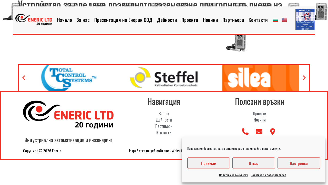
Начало (64, 19)
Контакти (258, 19)
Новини (210, 19)
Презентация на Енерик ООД (123, 19)
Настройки (299, 163)
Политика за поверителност (268, 175)
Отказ (254, 163)
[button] (23, 77)
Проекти (189, 19)
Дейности (167, 19)
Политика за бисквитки (233, 175)
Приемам (208, 163)
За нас (83, 19)
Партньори (233, 19)
